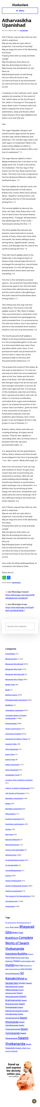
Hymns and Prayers (13, 729)
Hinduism (30, 954)
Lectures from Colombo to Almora (19, 780)
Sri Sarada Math (11, 865)
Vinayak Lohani (21, 1048)
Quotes (8, 829)
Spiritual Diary (11, 855)
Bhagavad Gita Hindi (13, 669)
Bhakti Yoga (10, 684)
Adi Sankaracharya (10, 922)
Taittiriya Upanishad (13, 891)
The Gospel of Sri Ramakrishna (17, 896)
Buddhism (9, 705)
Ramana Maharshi (12, 839)
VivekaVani (20, 5)
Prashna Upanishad (13, 819)
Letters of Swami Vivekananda (17, 788)
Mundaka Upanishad (13, 809)
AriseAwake (10, 654)
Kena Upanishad (11, 770)
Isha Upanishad (11, 749)
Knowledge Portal (12, 775)
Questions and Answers (14, 824)
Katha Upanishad (12, 764)
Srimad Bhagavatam (13, 870)
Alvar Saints (14, 927)
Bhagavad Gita (11, 659)
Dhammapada (11, 723)
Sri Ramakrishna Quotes (15, 860)
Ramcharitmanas (12, 844)
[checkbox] (34, 1101)
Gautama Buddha (16, 953)
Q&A (33, 961)
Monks (8, 803)
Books (7, 690)
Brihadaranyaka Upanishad (16, 700)
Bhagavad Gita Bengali (14, 664)
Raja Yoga (9, 834)
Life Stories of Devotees (15, 793)
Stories (8, 875)
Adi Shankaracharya (23, 922)
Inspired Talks (11, 744)
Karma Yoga (10, 759)
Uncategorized (11, 901)
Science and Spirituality (14, 850)
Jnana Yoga (9, 754)
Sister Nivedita (26, 969)
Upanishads (16, 582)
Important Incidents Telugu (16, 739)
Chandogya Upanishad (14, 710)
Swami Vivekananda (13, 881)
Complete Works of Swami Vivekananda (19, 943)
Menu (21, 10)
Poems (16, 961)
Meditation (9, 961)
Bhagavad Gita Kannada (14, 674)
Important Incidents (13, 734)
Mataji (27, 958)
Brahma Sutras (11, 695)
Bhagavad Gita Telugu (14, 679)
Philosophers (10, 814)
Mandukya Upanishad (14, 798)
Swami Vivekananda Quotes (16, 886)
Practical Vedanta (25, 961)
